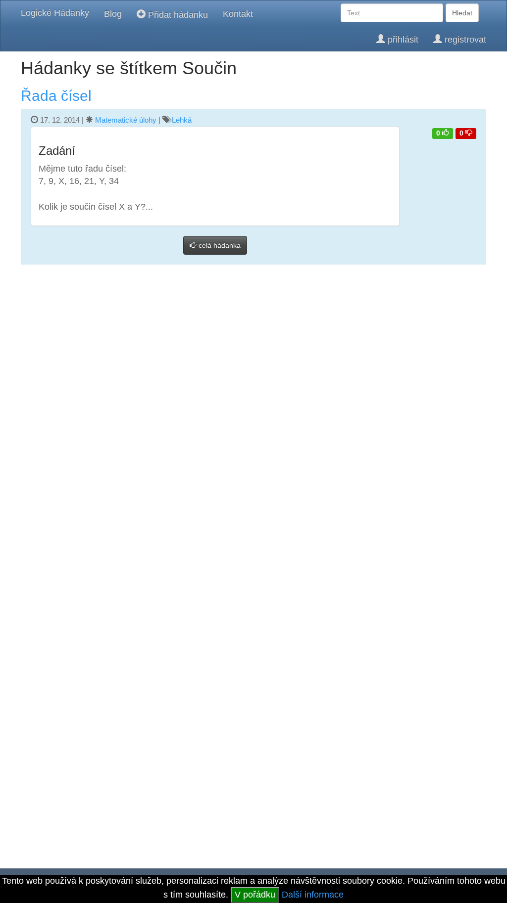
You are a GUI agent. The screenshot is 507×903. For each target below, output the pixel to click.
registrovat (464, 40)
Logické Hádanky (55, 13)
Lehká (182, 120)
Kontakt (238, 14)
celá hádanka (219, 245)
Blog (113, 14)
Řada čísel (56, 96)
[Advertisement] (253, 313)
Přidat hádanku (177, 15)
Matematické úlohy (125, 120)
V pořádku (255, 895)
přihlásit (401, 40)
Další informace (313, 895)
